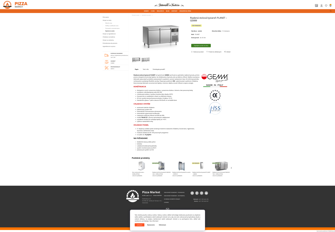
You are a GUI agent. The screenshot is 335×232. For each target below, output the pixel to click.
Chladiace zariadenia (109, 37)
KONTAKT (174, 11)
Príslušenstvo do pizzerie (110, 43)
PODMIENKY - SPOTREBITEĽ (174, 196)
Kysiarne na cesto (109, 31)
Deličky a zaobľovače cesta (111, 25)
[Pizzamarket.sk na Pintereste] (201, 193)
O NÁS (153, 11)
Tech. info (146, 69)
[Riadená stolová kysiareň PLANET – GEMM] (161, 36)
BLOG (167, 11)
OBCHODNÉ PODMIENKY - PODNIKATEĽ (174, 192)
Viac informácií (153, 221)
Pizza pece (106, 17)
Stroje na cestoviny (108, 40)
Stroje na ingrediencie (109, 34)
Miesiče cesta (108, 23)
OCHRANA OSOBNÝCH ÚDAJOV (172, 199)
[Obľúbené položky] (326, 6)
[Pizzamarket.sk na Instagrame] (192, 193)
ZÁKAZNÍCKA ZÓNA (185, 11)
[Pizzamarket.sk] (13, 4)
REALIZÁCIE (160, 11)
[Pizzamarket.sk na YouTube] (206, 193)
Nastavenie (151, 225)
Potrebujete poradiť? (159, 69)
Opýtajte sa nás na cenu (201, 45)
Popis (136, 69)
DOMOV (146, 11)
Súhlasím (139, 225)
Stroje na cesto (107, 20)
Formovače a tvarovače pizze (112, 28)
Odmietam (162, 225)
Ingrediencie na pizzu (109, 46)
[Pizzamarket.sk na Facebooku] (197, 193)
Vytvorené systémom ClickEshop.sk (326, 231)
